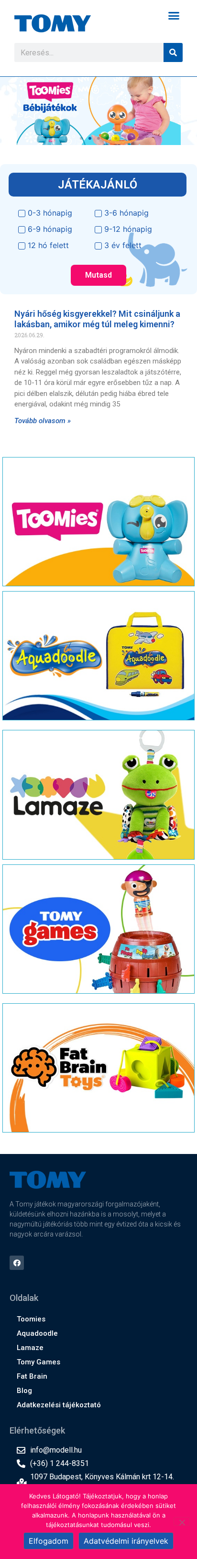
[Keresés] (173, 52)
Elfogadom (48, 1541)
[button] (174, 16)
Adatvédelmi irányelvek (126, 1541)
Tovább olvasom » (42, 420)
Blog (24, 1390)
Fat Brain (32, 1376)
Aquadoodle (37, 1333)
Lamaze (30, 1347)
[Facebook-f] (17, 1263)
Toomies (31, 1319)
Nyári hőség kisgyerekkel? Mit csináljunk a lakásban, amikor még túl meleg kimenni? (97, 319)
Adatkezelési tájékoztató (59, 1405)
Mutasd (98, 275)
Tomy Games (38, 1362)
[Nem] (182, 1521)
